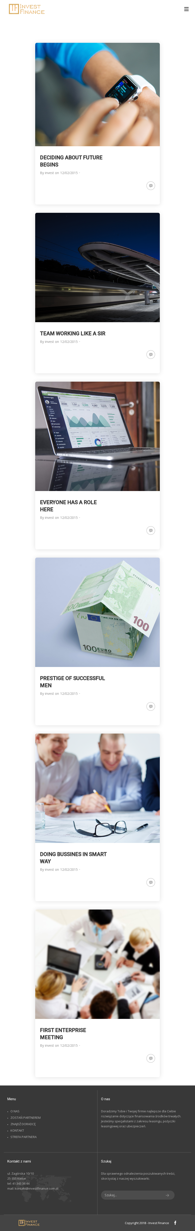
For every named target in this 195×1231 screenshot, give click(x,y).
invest (49, 172)
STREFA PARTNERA (23, 1137)
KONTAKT (17, 1130)
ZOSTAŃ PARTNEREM (25, 1117)
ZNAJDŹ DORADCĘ (23, 1124)
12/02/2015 (69, 172)
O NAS (15, 1111)
